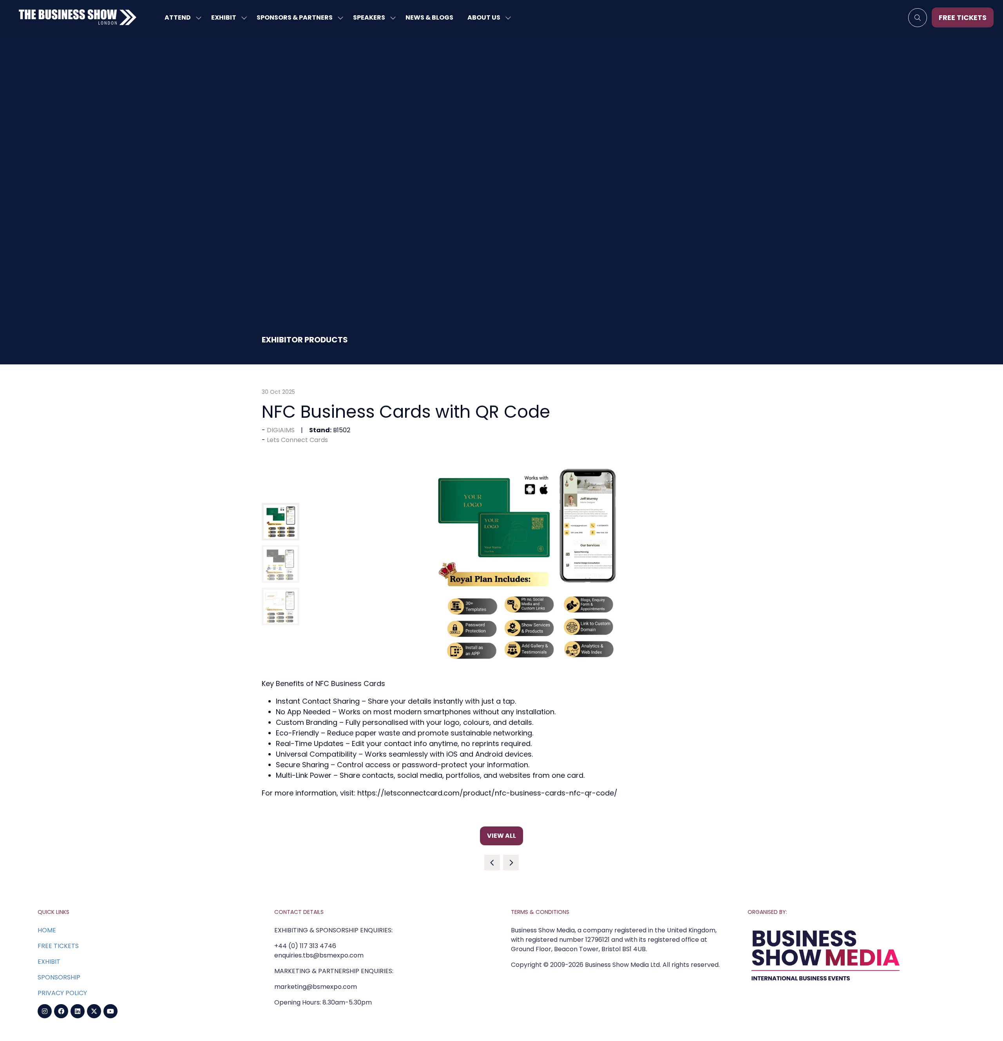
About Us (483, 17)
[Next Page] (511, 862)
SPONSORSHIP (59, 977)
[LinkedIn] (78, 1011)
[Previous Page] (492, 862)
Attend (178, 17)
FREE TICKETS (58, 945)
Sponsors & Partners (295, 17)
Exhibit (223, 17)
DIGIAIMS (281, 430)
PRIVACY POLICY (62, 992)
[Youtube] (110, 1011)
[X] (94, 1011)
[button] (917, 17)
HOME (47, 930)
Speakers (369, 17)
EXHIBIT (49, 961)
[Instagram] (45, 1011)
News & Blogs (429, 17)
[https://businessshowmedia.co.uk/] (826, 982)
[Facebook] (61, 1011)
